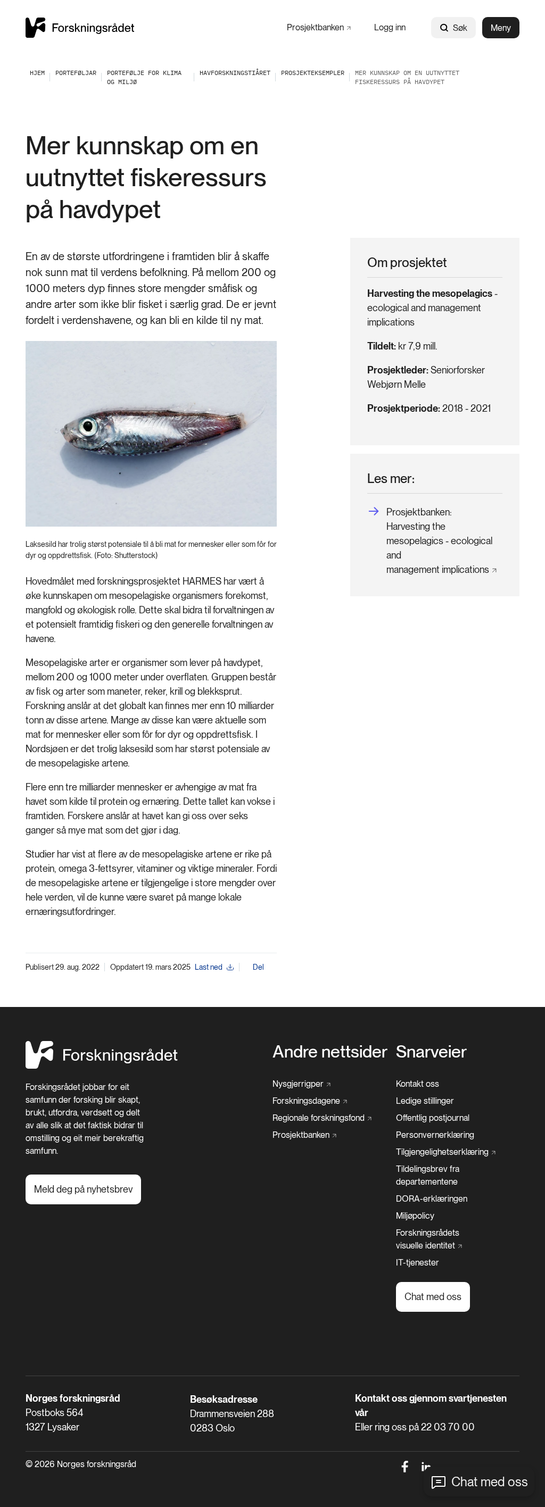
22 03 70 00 (448, 1427)
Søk (460, 28)
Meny (501, 28)
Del (258, 967)
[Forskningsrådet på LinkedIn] (426, 1466)
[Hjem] (80, 27)
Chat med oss (489, 1481)
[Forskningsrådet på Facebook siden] (405, 1466)
